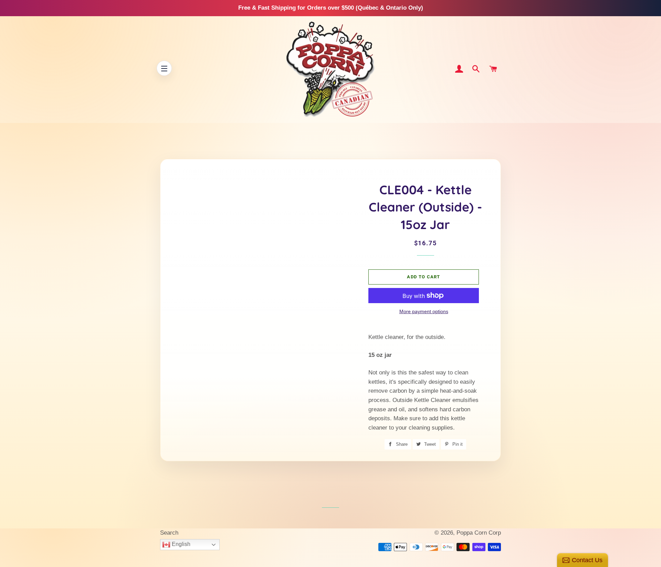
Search (169, 532)
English (180, 544)
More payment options (423, 311)
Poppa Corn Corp (479, 532)
